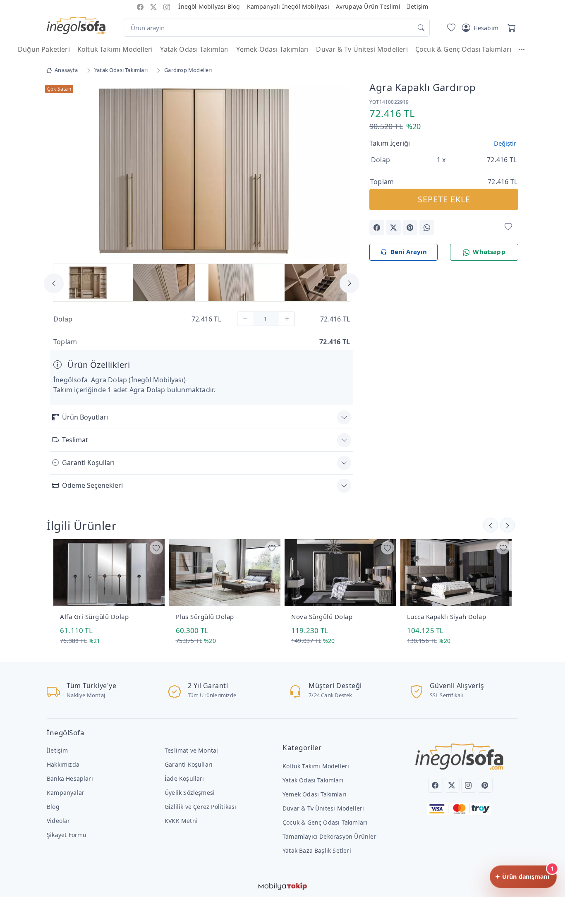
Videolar (58, 821)
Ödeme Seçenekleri (92, 485)
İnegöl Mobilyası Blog (209, 6)
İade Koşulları (184, 778)
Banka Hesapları (70, 778)
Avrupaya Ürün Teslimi (368, 6)
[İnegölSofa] (76, 26)
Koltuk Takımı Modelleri (115, 49)
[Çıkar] (245, 319)
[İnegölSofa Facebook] (140, 6)
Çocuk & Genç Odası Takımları (463, 49)
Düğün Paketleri (44, 49)
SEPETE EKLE (444, 199)
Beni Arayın (408, 251)
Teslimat (75, 439)
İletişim (418, 6)
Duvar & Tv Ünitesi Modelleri (361, 49)
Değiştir (505, 143)
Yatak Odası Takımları (194, 49)
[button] (526, 49)
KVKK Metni (181, 821)
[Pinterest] (485, 785)
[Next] (343, 172)
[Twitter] (452, 785)
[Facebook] (435, 785)
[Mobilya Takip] (283, 885)
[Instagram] (468, 785)
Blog (53, 807)
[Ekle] (287, 319)
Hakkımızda (63, 764)
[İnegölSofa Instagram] (166, 6)
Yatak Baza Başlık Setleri (316, 850)
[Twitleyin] (393, 227)
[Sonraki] (490, 525)
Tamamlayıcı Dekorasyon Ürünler (329, 836)
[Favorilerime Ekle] (508, 227)
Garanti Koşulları (88, 462)
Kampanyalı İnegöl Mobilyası (288, 6)
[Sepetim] (510, 27)
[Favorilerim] (449, 27)
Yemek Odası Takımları (272, 49)
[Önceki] (507, 525)
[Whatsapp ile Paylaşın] (426, 227)
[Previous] (60, 172)
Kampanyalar (65, 792)
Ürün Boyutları (85, 417)
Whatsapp (489, 251)
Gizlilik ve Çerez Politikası (200, 807)
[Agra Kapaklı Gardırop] (202, 170)
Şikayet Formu (67, 835)
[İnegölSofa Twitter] (153, 6)
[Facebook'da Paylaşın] (376, 227)
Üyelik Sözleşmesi (190, 792)
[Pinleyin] (409, 227)
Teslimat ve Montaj (191, 750)
